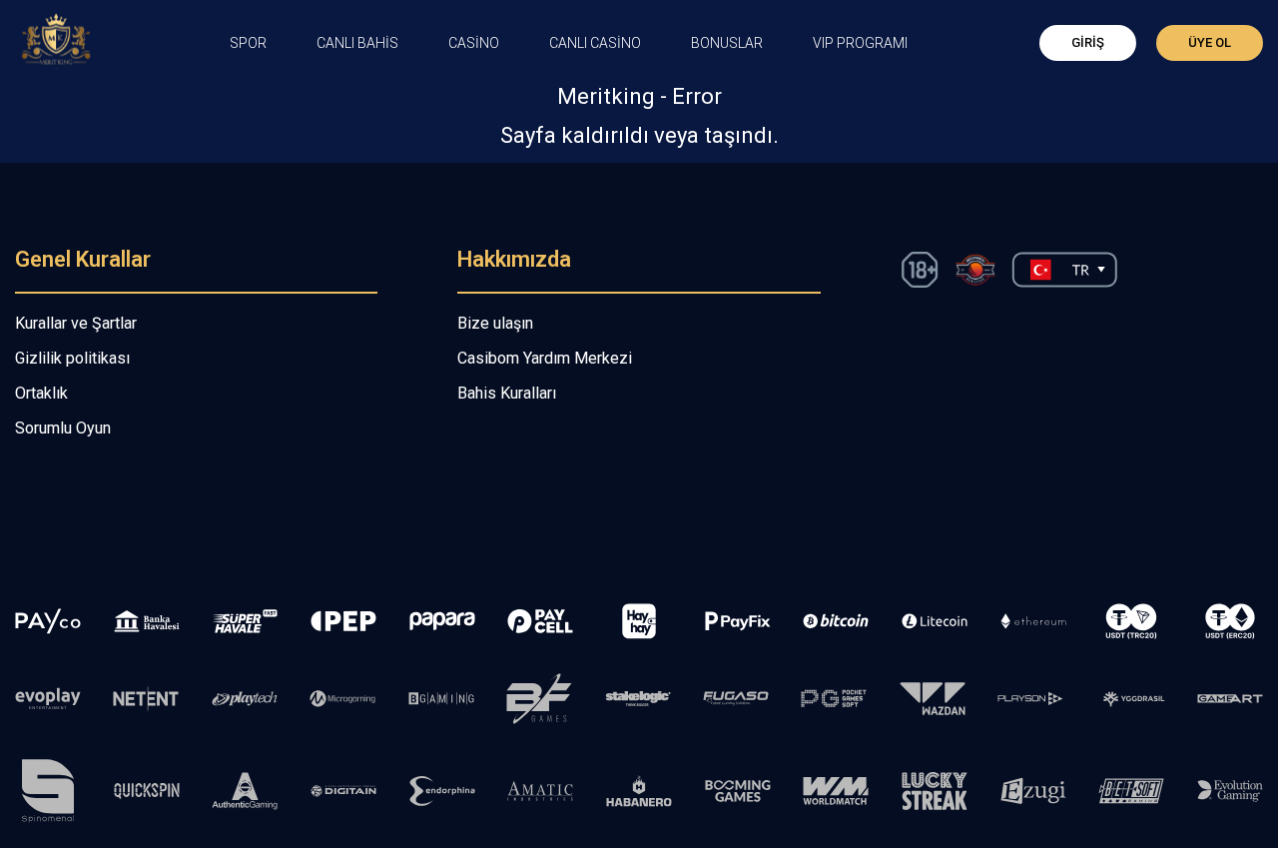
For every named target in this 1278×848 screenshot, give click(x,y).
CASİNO (473, 43)
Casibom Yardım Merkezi (544, 358)
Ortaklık (41, 393)
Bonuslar (727, 43)
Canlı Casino (595, 43)
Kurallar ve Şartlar (76, 323)
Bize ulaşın (495, 323)
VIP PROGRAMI (860, 43)
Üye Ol (1209, 42)
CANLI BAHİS (357, 43)
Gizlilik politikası (72, 358)
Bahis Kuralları (506, 393)
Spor (248, 43)
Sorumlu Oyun (63, 428)
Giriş (1087, 42)
